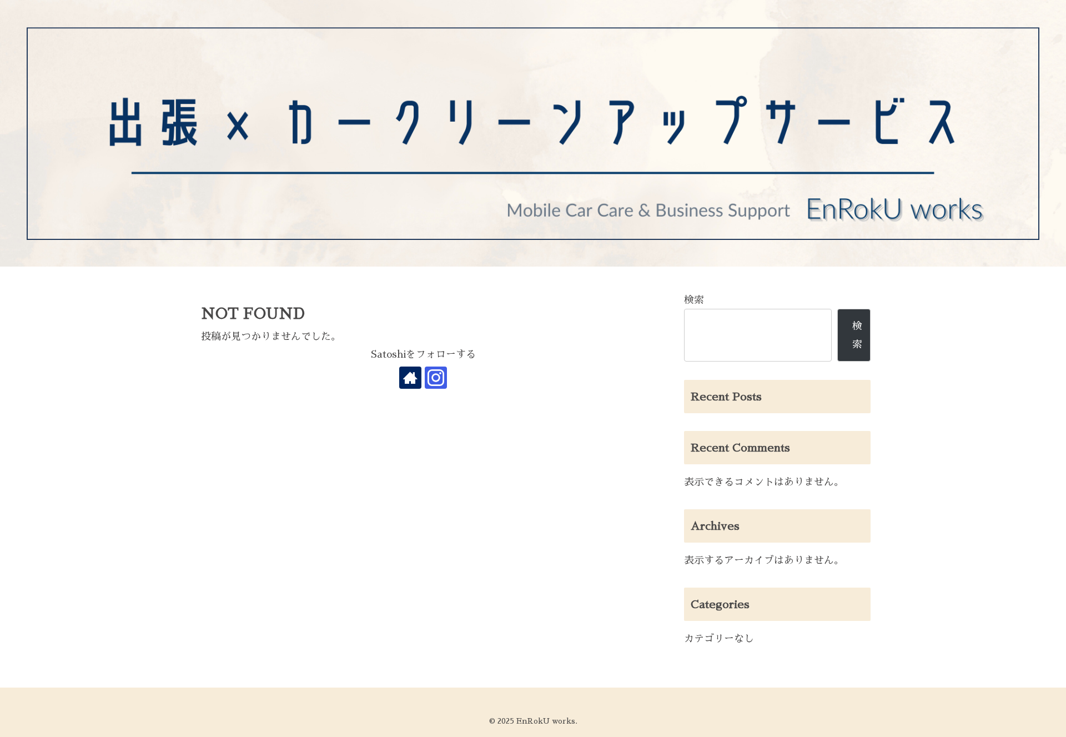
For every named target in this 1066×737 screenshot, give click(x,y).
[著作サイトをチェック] (410, 378)
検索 (694, 300)
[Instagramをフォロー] (436, 378)
